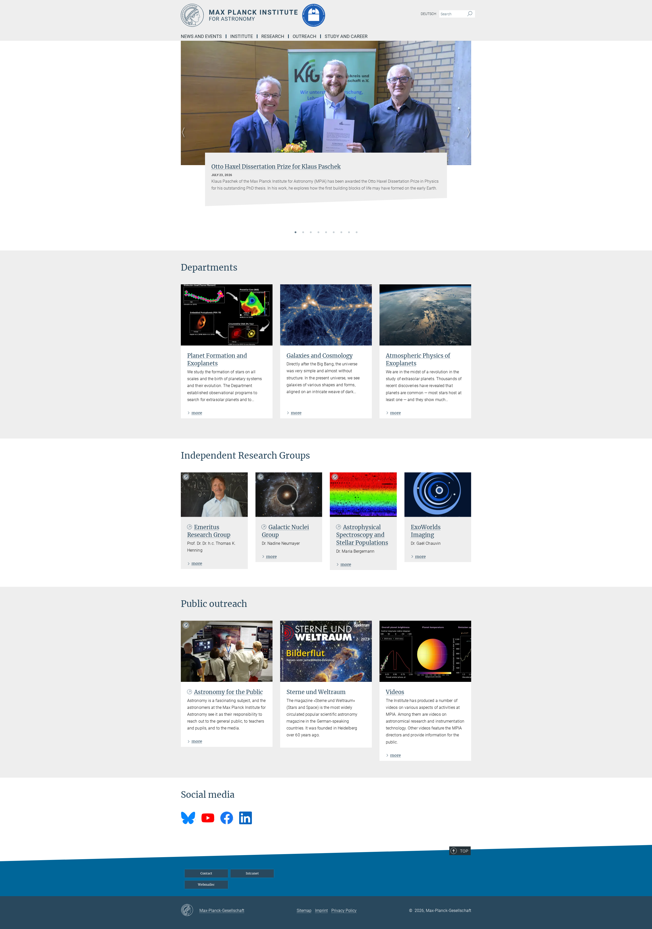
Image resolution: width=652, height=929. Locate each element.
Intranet (252, 873)
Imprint (321, 910)
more (197, 412)
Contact (206, 873)
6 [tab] (333, 232)
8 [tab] (348, 232)
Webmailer (206, 884)
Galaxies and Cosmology (320, 355)
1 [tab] (295, 232)
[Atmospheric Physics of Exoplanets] (425, 315)
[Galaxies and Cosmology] (326, 315)
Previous (185, 138)
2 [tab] (303, 232)
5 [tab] (326, 232)
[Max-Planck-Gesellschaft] (190, 910)
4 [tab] (318, 232)
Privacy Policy (344, 910)
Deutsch (428, 14)
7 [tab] (341, 232)
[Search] (470, 14)
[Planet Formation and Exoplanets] (227, 315)
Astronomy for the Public (228, 692)
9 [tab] (356, 232)
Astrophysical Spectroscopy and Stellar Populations (362, 535)
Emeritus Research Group (208, 531)
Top (464, 851)
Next (467, 138)
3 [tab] (310, 232)
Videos (395, 692)
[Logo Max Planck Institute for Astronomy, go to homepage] (276, 15)
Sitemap (304, 910)
